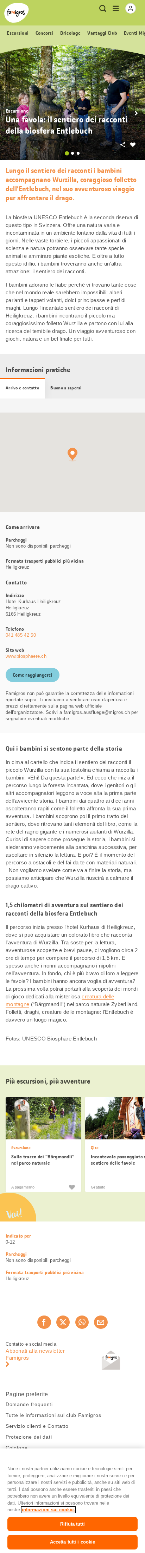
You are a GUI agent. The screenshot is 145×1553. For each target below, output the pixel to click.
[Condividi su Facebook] (44, 1322)
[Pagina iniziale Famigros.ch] (16, 13)
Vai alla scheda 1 (67, 153)
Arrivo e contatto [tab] (22, 388)
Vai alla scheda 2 (72, 153)
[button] (136, 113)
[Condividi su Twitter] (63, 1322)
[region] (72, 1500)
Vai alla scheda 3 (78, 153)
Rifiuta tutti (72, 1524)
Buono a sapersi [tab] (65, 388)
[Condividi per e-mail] (100, 1322)
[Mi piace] (71, 1186)
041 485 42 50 (21, 635)
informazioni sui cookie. (48, 1509)
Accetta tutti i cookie (72, 1542)
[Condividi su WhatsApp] (82, 1322)
